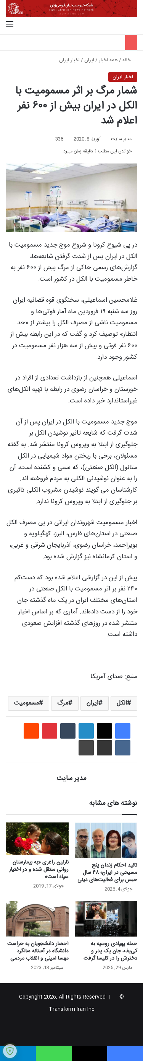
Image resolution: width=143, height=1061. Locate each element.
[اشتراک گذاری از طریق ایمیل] (104, 747)
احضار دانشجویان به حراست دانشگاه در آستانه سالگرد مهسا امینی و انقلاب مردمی (38, 951)
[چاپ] (86, 747)
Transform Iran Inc (71, 1009)
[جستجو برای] (133, 25)
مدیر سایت (121, 139)
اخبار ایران (69, 60)
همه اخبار (108, 60)
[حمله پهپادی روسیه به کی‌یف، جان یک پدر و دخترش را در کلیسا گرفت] (106, 919)
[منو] (9, 25)
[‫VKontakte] (122, 747)
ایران (89, 60)
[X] (104, 731)
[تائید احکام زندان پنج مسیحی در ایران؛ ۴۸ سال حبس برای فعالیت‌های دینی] (106, 840)
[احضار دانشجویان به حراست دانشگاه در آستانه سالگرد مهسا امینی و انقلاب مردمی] (37, 919)
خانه (127, 60)
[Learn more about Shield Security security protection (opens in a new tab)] (9, 1051)
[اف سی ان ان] (71, 8)
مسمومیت (26, 703)
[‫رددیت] (31, 731)
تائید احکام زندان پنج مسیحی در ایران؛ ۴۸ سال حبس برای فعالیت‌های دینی (107, 872)
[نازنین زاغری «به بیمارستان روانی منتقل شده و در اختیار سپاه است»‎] (37, 838)
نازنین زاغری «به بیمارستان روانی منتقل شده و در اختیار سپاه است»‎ (39, 869)
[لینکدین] (86, 731)
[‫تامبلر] (68, 731)
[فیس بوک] (122, 731)
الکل (122, 703)
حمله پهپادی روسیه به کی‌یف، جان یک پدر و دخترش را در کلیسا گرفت (110, 951)
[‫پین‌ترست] (49, 731)
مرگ (62, 703)
